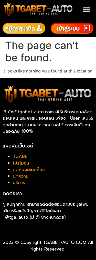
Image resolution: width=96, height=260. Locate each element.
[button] (86, 10)
